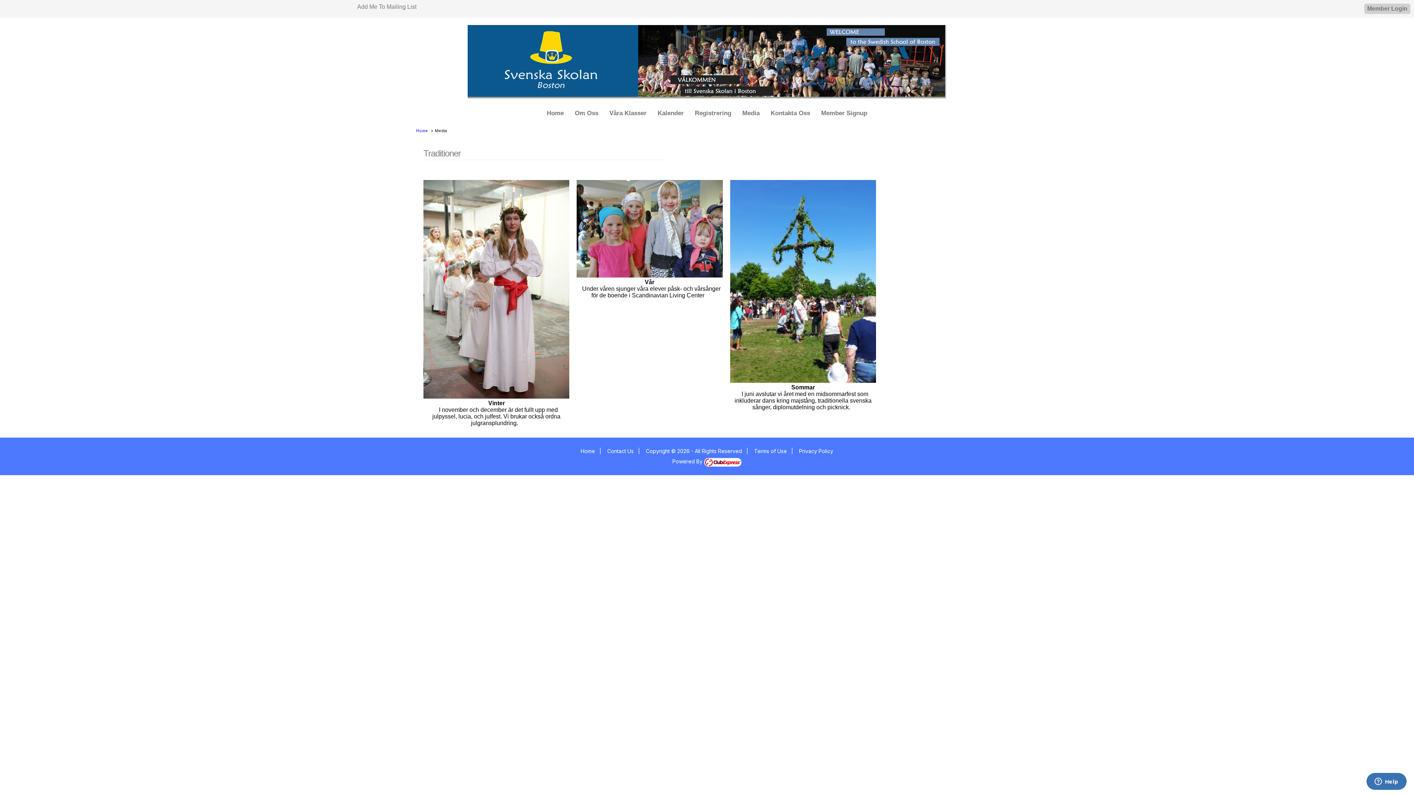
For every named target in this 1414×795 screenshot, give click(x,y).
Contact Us (620, 451)
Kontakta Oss (790, 113)
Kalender (671, 113)
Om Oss (586, 113)
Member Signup (844, 113)
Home (555, 113)
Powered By (688, 461)
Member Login (1387, 9)
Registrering (713, 113)
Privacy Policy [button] (816, 451)
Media (751, 113)
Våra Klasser (628, 113)
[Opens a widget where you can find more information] (1386, 782)
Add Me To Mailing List (386, 7)
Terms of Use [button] (770, 451)
